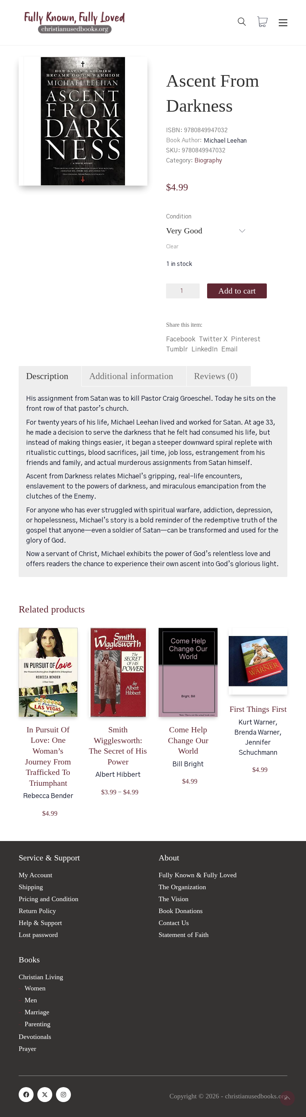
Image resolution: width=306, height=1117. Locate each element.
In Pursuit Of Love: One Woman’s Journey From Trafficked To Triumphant (48, 756)
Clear (172, 246)
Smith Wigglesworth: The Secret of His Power (118, 745)
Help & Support (40, 923)
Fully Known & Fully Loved (198, 875)
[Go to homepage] (75, 22)
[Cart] (262, 23)
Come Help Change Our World (188, 740)
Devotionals (35, 1036)
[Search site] (242, 23)
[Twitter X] (44, 1094)
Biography (208, 161)
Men (31, 1000)
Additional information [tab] (131, 376)
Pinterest (245, 339)
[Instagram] (63, 1094)
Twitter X (213, 339)
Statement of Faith (184, 934)
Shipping (31, 887)
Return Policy (37, 911)
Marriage (37, 1012)
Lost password (38, 934)
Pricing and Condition (48, 899)
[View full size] (30, 68)
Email (229, 349)
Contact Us (174, 923)
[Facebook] (26, 1094)
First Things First (258, 709)
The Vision (173, 899)
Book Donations (181, 911)
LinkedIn (204, 349)
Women (35, 988)
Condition (178, 217)
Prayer (27, 1048)
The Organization (182, 887)
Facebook (180, 339)
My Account (35, 875)
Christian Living (41, 977)
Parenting (37, 1024)
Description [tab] (47, 376)
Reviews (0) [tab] (216, 376)
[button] (283, 23)
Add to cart (237, 290)
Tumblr (177, 349)
